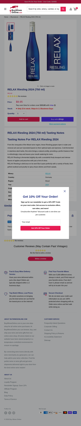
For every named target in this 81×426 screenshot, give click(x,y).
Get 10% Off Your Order (40, 228)
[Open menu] (5, 9)
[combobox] (44, 9)
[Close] (65, 191)
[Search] (63, 9)
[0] (75, 9)
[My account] (71, 9)
